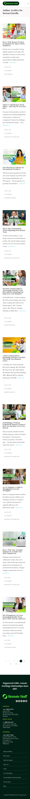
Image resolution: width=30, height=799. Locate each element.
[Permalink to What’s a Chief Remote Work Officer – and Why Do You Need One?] (14, 94)
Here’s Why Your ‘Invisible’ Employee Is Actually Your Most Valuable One (13, 551)
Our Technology (7, 773)
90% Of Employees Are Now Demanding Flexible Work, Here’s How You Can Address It (14, 617)
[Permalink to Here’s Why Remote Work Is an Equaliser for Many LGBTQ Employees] (14, 31)
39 (16, 664)
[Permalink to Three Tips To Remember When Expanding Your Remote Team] (14, 218)
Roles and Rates (7, 751)
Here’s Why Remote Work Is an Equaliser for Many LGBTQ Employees (14, 44)
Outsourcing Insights (10, 198)
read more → (13, 62)
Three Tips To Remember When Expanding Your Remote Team (14, 230)
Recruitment (6, 756)
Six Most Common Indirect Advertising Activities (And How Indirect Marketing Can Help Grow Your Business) (13, 291)
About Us (5, 764)
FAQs (4, 769)
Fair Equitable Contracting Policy (12, 777)
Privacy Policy (7, 782)
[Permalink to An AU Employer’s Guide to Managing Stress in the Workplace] (14, 476)
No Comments (8, 70)
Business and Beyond (9, 325)
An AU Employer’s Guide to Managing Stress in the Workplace (13, 489)
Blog (4, 786)
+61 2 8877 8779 (8, 709)
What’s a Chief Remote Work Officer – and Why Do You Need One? (14, 106)
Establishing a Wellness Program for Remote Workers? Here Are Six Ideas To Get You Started (14, 425)
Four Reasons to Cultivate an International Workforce (13, 168)
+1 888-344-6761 (8, 722)
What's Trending (8, 74)
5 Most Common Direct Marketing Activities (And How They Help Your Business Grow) (14, 358)
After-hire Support (8, 760)
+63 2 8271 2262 (8, 735)
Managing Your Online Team (11, 137)
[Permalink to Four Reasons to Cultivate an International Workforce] (14, 157)
